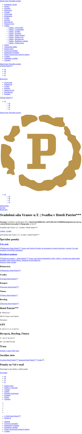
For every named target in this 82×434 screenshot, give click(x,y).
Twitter (39, 360)
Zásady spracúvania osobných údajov (17, 54)
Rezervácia (8, 10)
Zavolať (2, 208)
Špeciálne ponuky (15, 1)
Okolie (6, 45)
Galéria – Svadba (14, 31)
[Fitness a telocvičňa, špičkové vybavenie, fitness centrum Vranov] (9, 295)
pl (5, 73)
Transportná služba (10, 47)
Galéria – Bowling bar (16, 39)
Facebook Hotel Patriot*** (9, 360)
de (5, 71)
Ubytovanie (8, 14)
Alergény (7, 60)
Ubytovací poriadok (11, 51)
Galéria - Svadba (5, 231)
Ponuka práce (8, 49)
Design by (7, 418)
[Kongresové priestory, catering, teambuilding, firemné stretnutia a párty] (9, 287)
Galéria (6, 26)
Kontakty (7, 8)
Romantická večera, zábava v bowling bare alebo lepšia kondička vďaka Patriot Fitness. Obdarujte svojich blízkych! (40, 259)
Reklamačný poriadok (11, 53)
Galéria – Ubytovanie (16, 28)
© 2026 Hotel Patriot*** (12, 416)
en (5, 69)
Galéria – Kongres (15, 33)
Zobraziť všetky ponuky (8, 262)
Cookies (7, 56)
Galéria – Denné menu (16, 43)
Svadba (6, 18)
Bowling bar (8, 22)
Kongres (7, 20)
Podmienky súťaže (10, 4)
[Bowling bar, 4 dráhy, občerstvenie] (9, 304)
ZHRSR (7, 422)
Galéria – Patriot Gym (16, 37)
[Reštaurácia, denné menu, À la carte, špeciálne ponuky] (10, 270)
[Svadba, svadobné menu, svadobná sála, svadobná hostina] (9, 279)
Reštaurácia (8, 16)
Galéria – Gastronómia (16, 29)
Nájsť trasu (15, 351)
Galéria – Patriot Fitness (17, 35)
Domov (6, 6)
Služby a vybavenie (11, 388)
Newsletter (3, 373)
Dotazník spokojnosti (11, 393)
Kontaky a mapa (5, 351)
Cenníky (7, 12)
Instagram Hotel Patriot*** (28, 360)
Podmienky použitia (11, 58)
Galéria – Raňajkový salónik (18, 41)
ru (5, 75)
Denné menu (4, 1)
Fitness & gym (9, 24)
